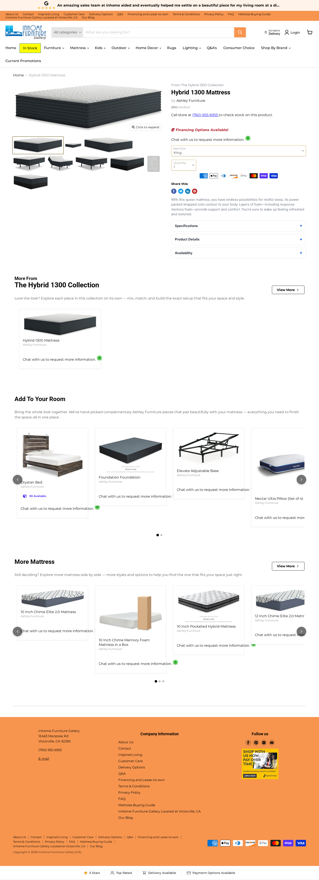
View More (286, 290)
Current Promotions (23, 61)
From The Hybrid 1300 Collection (197, 85)
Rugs (171, 48)
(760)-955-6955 (205, 115)
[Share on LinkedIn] (187, 191)
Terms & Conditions (186, 14)
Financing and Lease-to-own (148, 14)
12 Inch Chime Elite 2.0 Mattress (282, 616)
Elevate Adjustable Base (198, 471)
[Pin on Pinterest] (194, 191)
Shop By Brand (274, 48)
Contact (28, 14)
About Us (11, 14)
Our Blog (88, 17)
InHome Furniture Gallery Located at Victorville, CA (41, 17)
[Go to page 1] (157, 535)
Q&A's (212, 48)
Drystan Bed (31, 482)
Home (10, 48)
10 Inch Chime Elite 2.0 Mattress (48, 612)
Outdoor (119, 48)
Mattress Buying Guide (254, 14)
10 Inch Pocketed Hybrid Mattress (206, 626)
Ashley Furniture (190, 101)
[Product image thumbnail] (38, 145)
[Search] (240, 32)
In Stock (30, 48)
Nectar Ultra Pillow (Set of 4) (279, 499)
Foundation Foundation (119, 477)
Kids (99, 48)
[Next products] (301, 479)
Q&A (120, 14)
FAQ (231, 14)
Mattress (78, 48)
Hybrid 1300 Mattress (41, 340)
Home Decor (147, 48)
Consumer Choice (239, 48)
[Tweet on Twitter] (180, 191)
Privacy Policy (214, 14)
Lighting (191, 48)
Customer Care (74, 14)
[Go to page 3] (163, 681)
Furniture (53, 48)
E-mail (43, 759)
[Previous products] (17, 479)
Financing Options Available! (202, 130)
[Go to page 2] (161, 535)
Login (295, 32)
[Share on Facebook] (173, 191)
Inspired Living (48, 14)
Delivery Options (101, 14)
